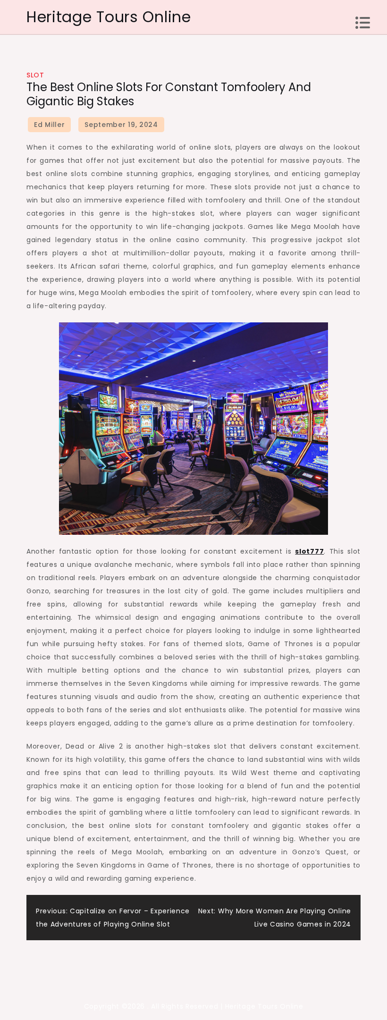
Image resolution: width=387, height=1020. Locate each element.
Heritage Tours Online (108, 16)
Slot (35, 75)
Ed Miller (49, 124)
